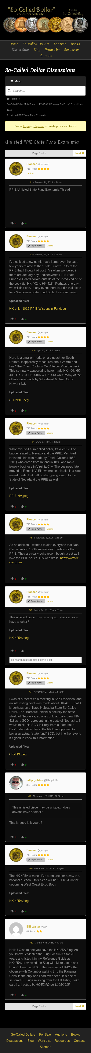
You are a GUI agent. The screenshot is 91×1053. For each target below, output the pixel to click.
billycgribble (34, 780)
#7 (30, 691)
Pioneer (31, 164)
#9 (30, 868)
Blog (37, 50)
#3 (33, 350)
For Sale (60, 44)
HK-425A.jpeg (20, 638)
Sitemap (45, 1047)
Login (26, 126)
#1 (31, 182)
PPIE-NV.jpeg (20, 496)
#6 (30, 610)
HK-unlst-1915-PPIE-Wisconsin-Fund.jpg (39, 308)
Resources (71, 50)
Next (78, 153)
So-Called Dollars (36, 44)
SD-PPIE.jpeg (20, 400)
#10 (31, 942)
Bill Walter (33, 926)
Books (75, 44)
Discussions (20, 50)
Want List (52, 50)
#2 (31, 254)
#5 (30, 537)
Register (39, 126)
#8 (29, 796)
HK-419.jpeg (19, 754)
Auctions (61, 1034)
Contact (46, 55)
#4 (33, 442)
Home (14, 44)
